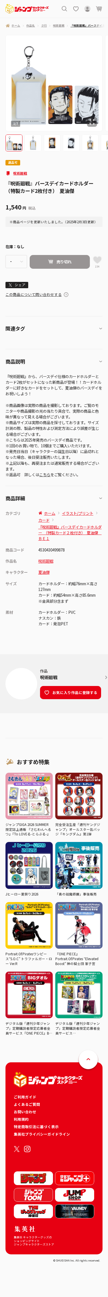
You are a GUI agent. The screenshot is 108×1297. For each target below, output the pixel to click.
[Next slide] (105, 83)
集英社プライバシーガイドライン (42, 1134)
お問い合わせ (25, 1111)
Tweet (17, 284)
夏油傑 (44, 572)
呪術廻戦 (20, 173)
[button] (13, 143)
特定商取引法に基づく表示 (36, 1126)
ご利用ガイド (25, 1097)
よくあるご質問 (27, 1104)
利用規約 (21, 1119)
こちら (44, 474)
